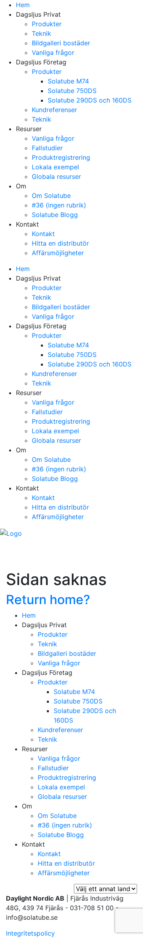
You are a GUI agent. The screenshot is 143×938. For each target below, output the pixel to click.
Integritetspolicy (30, 933)
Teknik (41, 33)
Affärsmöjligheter (58, 253)
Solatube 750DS (72, 91)
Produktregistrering (61, 157)
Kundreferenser (54, 110)
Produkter (47, 24)
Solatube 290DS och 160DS (89, 100)
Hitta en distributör (60, 243)
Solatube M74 (68, 81)
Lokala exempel (55, 167)
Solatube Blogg (55, 215)
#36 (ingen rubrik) (59, 205)
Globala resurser (56, 176)
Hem (23, 5)
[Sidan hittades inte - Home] (11, 533)
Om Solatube (51, 196)
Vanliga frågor (53, 52)
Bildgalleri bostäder (61, 43)
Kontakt (43, 234)
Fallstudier (47, 148)
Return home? (48, 599)
